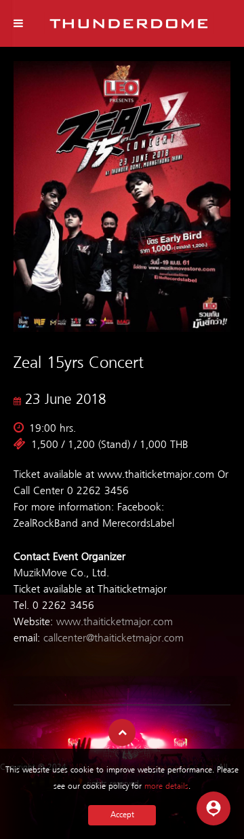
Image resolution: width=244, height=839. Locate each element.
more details (166, 786)
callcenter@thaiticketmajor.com (113, 639)
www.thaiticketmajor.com (114, 622)
